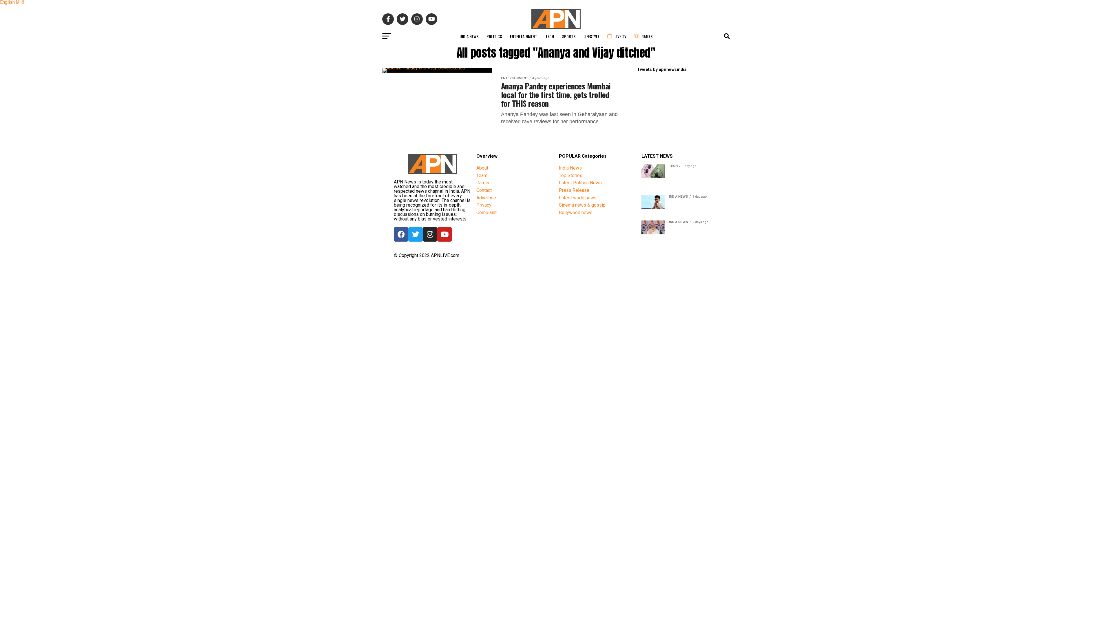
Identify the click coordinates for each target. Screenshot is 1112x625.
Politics (494, 36)
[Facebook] (401, 234)
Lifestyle (591, 36)
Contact (484, 190)
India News (469, 36)
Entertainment (523, 36)
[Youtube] (444, 234)
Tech (549, 36)
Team (481, 175)
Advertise (486, 198)
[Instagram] (430, 234)
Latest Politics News (580, 182)
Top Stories (570, 175)
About (482, 168)
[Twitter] (415, 234)
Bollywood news (575, 212)
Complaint (486, 212)
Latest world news (578, 198)
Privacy (483, 205)
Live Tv (620, 36)
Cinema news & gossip (582, 205)
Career (483, 182)
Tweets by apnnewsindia (662, 69)
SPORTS (568, 36)
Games (646, 36)
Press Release (574, 190)
